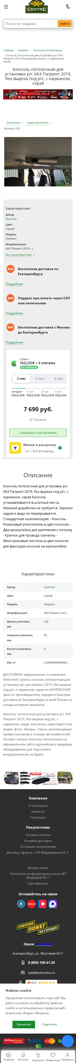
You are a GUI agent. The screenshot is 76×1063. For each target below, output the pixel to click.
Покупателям (38, 827)
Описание (13, 122)
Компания (38, 798)
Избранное (53, 1060)
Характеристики (37, 122)
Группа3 (11, 219)
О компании (38, 805)
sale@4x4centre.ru (41, 973)
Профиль (67, 1059)
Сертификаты (38, 883)
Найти (64, 24)
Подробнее (14, 284)
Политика (38, 817)
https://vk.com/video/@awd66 (42, 904)
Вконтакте (21, 904)
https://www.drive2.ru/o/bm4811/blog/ (31, 904)
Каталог (23, 1059)
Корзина (38, 1060)
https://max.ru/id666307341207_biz (53, 904)
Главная (8, 1059)
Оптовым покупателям (38, 846)
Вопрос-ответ (38, 868)
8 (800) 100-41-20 (41, 962)
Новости (38, 811)
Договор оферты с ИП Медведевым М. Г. (38, 852)
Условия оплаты (38, 835)
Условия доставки (38, 841)
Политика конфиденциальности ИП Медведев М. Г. (38, 876)
